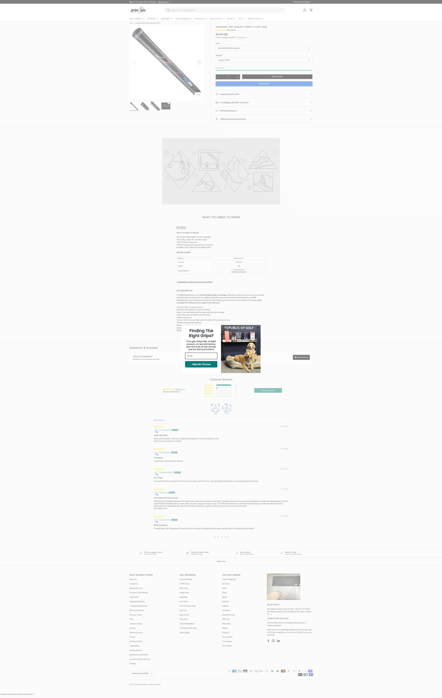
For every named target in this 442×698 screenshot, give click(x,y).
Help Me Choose (201, 364)
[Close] (258, 328)
